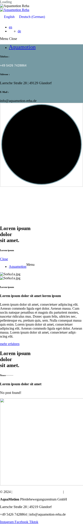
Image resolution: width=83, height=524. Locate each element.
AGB (68, 492)
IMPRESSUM (23, 492)
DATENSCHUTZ (49, 492)
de (19, 31)
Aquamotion (22, 47)
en (10, 27)
